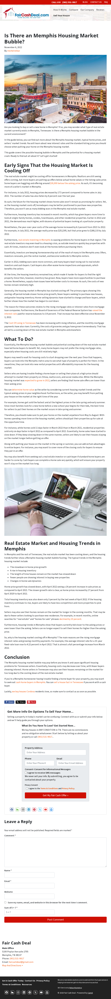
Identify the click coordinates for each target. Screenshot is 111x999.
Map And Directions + (12, 965)
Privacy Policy (68, 788)
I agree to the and (52, 788)
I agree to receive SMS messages (43, 772)
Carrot (90, 992)
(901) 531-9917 (45, 736)
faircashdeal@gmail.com (21, 962)
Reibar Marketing (75, 988)
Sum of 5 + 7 (10, 907)
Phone (28, 758)
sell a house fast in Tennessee (68, 682)
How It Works (60, 9)
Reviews (100, 9)
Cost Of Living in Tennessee (22, 323)
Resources (27, 984)
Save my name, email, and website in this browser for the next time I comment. (48, 902)
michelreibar (13, 50)
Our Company (87, 9)
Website (8, 891)
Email (59, 758)
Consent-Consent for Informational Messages (48, 769)
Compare (73, 9)
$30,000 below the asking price (65, 183)
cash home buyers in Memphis (30, 682)
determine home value (23, 389)
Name (8, 870)
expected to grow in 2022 (37, 380)
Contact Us (30, 980)
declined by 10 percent (70, 619)
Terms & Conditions (49, 788)
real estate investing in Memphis (34, 239)
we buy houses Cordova (23, 691)
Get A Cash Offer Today (13, 980)
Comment (10, 835)
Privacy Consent (31, 785)
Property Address (33, 748)
